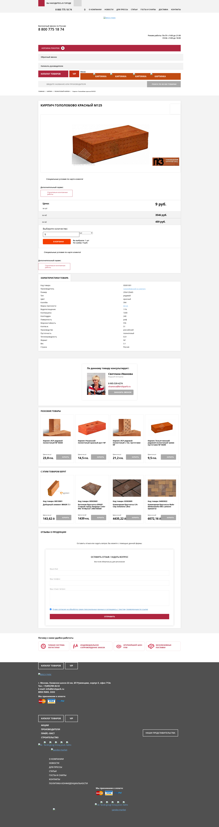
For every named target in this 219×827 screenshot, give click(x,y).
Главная (41, 91)
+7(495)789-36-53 (51, 686)
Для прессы (122, 9)
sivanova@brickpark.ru (119, 386)
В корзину (58, 241)
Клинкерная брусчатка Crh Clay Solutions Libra (125, 506)
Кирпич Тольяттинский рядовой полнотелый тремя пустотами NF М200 (161, 443)
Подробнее (57, 433)
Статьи (134, 9)
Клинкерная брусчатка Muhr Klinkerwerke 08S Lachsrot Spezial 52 (161, 507)
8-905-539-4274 (115, 383)
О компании (95, 9)
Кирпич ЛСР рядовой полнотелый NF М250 (53, 442)
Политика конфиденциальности (68, 783)
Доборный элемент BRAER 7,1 (56, 505)
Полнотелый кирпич (62, 91)
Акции (45, 725)
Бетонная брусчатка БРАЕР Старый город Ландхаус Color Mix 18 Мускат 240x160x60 (91, 507)
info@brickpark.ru (55, 689)
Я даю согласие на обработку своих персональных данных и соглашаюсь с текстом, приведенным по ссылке (100, 609)
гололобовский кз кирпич (134, 289)
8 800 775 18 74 (63, 9)
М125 (125, 306)
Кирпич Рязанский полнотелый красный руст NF (92, 442)
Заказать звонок (122, 392)
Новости (109, 9)
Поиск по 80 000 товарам (164, 84)
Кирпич (49, 91)
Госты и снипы (148, 9)
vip (74, 73)
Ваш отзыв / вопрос (57, 589)
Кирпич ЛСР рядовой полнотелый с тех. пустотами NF (126, 443)
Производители (50, 729)
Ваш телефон (55, 579)
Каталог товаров (51, 665)
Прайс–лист (48, 733)
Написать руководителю (52, 66)
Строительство (50, 737)
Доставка (163, 9)
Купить (65, 457)
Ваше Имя (54, 569)
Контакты (176, 9)
